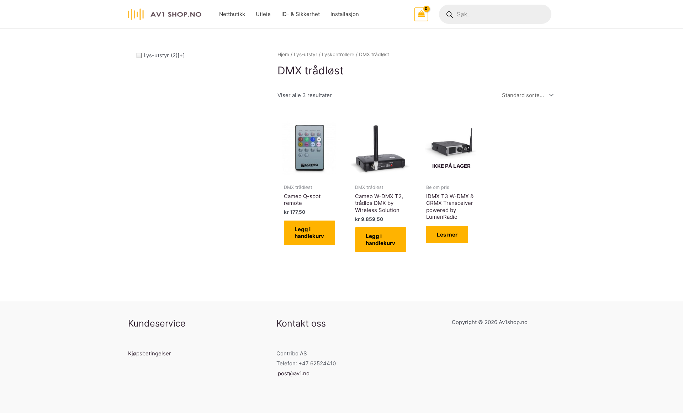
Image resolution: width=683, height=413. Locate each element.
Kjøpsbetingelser (149, 353)
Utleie (263, 14)
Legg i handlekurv (309, 233)
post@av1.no (293, 373)
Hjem (283, 54)
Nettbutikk (232, 14)
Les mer (447, 234)
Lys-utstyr (305, 54)
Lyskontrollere (338, 54)
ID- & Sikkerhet (300, 14)
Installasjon (344, 14)
